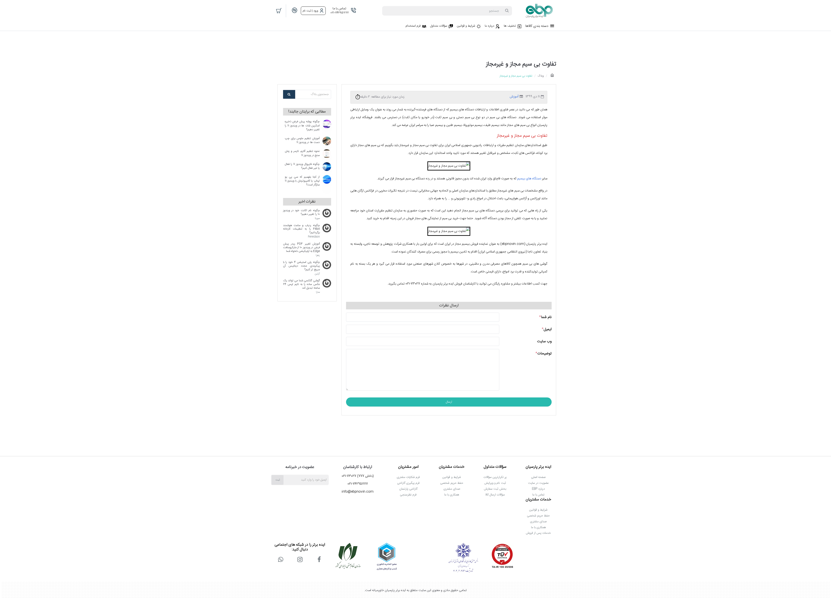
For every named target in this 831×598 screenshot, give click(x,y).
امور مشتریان (408, 467)
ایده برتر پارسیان (538, 467)
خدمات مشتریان (451, 467)
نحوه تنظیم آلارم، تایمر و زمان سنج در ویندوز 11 (302, 153)
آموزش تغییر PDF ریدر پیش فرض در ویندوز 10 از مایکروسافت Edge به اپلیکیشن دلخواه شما (301, 247)
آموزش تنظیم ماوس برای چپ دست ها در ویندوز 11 (302, 141)
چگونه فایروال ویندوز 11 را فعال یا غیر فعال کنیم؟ (302, 166)
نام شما (546, 317)
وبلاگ (541, 76)
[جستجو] (507, 11)
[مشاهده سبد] (279, 10)
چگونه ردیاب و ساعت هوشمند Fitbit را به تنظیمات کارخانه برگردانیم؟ (301, 229)
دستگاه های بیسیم (529, 178)
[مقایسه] (294, 11)
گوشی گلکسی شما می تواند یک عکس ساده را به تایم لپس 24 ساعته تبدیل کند (301, 284)
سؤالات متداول (495, 467)
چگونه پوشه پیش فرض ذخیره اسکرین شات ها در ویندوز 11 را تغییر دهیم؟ (302, 126)
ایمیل (548, 329)
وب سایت (544, 341)
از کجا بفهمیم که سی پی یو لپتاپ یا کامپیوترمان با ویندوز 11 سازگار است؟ (302, 181)
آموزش (514, 96)
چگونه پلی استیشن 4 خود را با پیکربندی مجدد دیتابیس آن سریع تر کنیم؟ (301, 266)
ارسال (449, 402)
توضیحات (544, 353)
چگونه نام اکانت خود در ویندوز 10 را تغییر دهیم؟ (301, 212)
